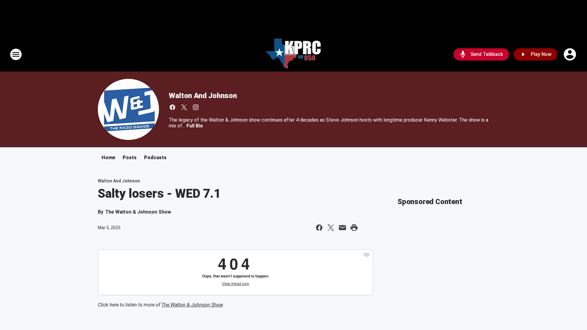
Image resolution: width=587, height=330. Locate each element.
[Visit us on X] (184, 107)
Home (108, 157)
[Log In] (570, 54)
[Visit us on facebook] (172, 107)
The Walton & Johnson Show (192, 305)
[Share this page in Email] (342, 227)
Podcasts (155, 157)
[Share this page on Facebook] (319, 227)
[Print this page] (354, 227)
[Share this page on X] (331, 227)
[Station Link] (293, 54)
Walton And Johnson (203, 95)
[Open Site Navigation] (16, 54)
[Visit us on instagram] (195, 107)
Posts (130, 157)
